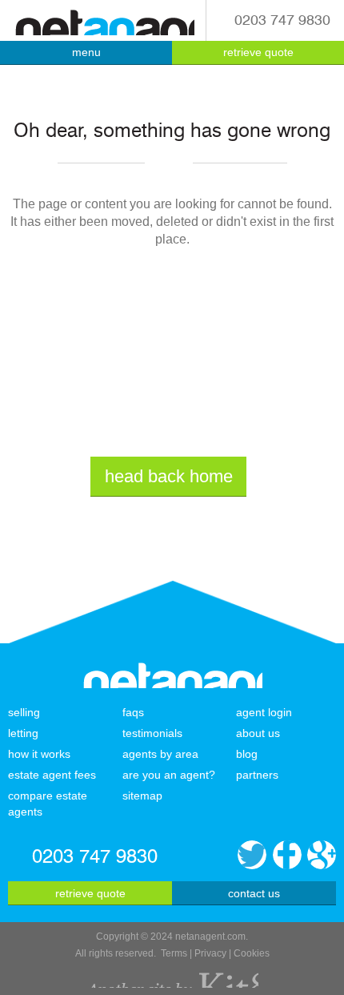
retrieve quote (258, 52)
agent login (264, 712)
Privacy (210, 953)
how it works (39, 753)
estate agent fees (52, 774)
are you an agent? (168, 774)
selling (24, 712)
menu (86, 52)
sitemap (142, 795)
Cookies (252, 953)
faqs (133, 712)
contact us (254, 893)
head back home (169, 476)
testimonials (152, 733)
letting (23, 733)
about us (258, 733)
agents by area (160, 753)
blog (247, 753)
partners (257, 774)
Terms (174, 953)
